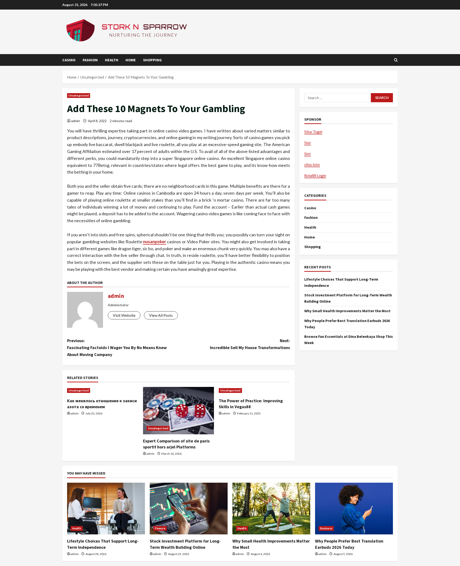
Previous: (117, 347)
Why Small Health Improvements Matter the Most (347, 310)
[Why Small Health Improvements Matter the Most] (271, 509)
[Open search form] (396, 60)
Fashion (90, 59)
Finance (160, 528)
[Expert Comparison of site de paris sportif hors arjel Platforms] (178, 410)
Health (111, 59)
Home (131, 59)
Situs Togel (313, 131)
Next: (250, 344)
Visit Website (124, 315)
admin (75, 121)
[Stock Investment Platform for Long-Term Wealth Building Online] (189, 509)
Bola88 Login (315, 175)
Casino (68, 59)
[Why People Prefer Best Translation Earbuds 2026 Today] (354, 509)
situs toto (312, 164)
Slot (307, 142)
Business (326, 528)
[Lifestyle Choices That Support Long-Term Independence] (106, 509)
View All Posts (161, 315)
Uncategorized (79, 95)
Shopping (152, 59)
